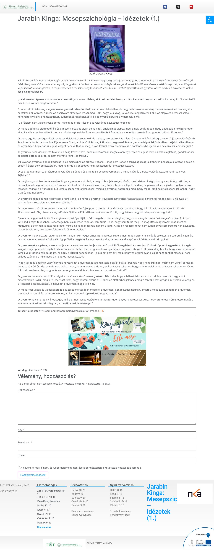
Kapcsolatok (44, 527)
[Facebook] (165, 7)
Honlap (22, 455)
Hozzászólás (26, 390)
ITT (101, 310)
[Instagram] (178, 7)
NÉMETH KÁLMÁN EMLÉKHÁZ (54, 6)
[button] (210, 20)
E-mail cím (25, 442)
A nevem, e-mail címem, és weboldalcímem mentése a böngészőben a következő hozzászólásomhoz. (81, 467)
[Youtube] (191, 7)
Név (21, 430)
